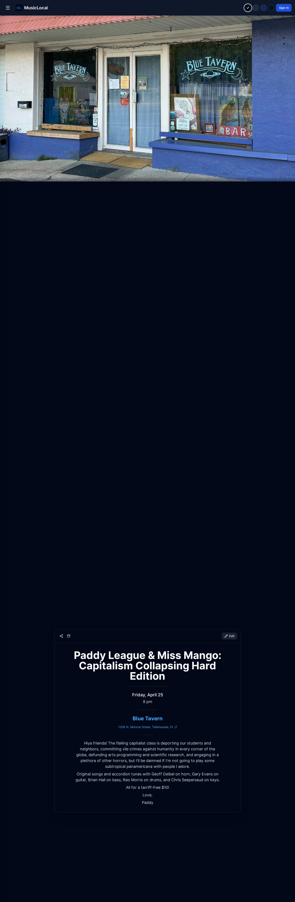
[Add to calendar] (69, 636)
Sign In (284, 8)
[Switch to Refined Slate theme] (256, 8)
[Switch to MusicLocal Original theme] (248, 8)
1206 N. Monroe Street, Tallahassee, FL (146, 727)
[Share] (61, 636)
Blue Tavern (148, 718)
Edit (232, 636)
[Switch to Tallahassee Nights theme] (263, 8)
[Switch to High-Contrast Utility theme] (271, 8)
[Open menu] (7, 7)
